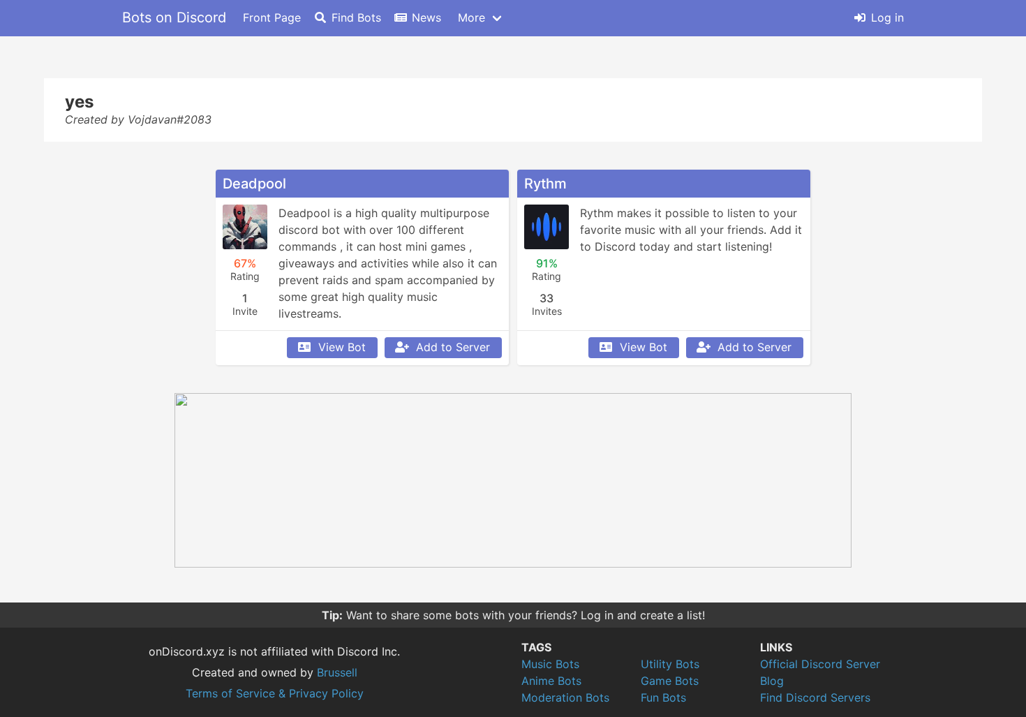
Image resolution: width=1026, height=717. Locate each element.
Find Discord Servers (815, 697)
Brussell (337, 672)
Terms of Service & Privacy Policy (275, 693)
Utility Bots (670, 664)
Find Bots (356, 17)
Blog (772, 681)
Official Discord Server (820, 664)
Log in (887, 17)
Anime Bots (551, 681)
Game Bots (670, 681)
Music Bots (550, 664)
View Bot (342, 347)
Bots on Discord (174, 17)
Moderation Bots (565, 697)
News (426, 17)
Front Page (272, 17)
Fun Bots (663, 697)
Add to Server (453, 347)
